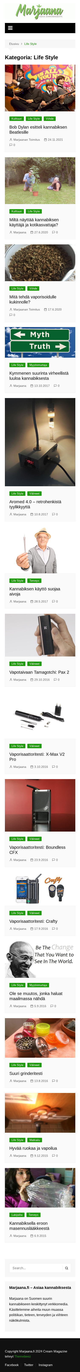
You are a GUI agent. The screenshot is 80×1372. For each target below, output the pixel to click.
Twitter (28, 1365)
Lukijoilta (17, 1214)
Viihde (50, 118)
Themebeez (22, 1356)
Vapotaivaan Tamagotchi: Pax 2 (39, 672)
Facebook (12, 1365)
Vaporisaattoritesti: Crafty (33, 921)
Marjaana (19, 232)
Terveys (34, 580)
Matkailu (34, 1140)
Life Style (34, 118)
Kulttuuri (17, 118)
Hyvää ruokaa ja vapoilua (33, 1148)
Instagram (46, 1365)
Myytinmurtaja (38, 365)
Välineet (34, 493)
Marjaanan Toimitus (26, 139)
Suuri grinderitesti (25, 1073)
